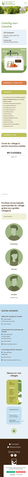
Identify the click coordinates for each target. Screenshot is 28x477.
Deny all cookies (21, 472)
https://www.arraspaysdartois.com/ (12, 360)
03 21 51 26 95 (7, 357)
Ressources (15, 447)
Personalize (12, 474)
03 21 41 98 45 (7, 341)
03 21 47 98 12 (7, 324)
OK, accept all (11, 472)
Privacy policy (19, 474)
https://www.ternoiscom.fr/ (10, 344)
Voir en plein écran (4, 194)
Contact (15, 444)
